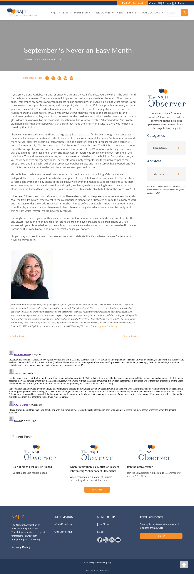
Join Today (178, 3)
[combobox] (173, 12)
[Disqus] (97, 387)
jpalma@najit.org (108, 326)
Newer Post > (130, 336)
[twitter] (106, 540)
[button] (166, 148)
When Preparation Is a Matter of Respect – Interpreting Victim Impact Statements (95, 468)
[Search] (184, 12)
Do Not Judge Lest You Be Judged (32, 466)
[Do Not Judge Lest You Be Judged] (39, 452)
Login (169, 3)
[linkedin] (112, 540)
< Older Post (17, 336)
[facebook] (99, 540)
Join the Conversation (140, 466)
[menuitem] (55, 12)
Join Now (103, 524)
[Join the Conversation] (154, 452)
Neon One (105, 570)
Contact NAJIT (156, 3)
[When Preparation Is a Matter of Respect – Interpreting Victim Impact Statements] (97, 452)
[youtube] (118, 540)
